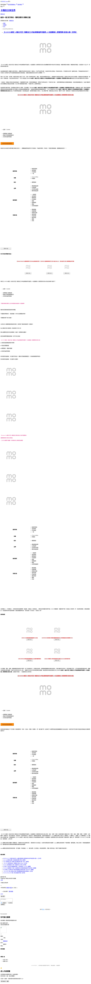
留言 (11, 887)
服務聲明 (58, 965)
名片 (4, 26)
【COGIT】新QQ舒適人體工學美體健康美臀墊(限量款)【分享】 (18, 871)
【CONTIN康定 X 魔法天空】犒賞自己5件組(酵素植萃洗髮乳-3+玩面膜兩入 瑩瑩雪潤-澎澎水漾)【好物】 (40, 32)
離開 (8, 981)
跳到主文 (3, 14)
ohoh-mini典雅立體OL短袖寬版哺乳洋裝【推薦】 (14, 860)
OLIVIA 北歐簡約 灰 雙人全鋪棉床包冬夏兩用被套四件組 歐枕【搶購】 (20, 868)
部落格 (4, 25)
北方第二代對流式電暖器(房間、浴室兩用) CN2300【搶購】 (17, 866)
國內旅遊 (11, 891)
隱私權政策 (53, 965)
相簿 (4, 23)
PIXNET (35, 965)
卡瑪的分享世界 (8, 10)
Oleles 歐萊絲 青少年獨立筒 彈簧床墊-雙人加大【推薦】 (16, 861)
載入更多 (3, 896)
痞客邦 (8, 887)
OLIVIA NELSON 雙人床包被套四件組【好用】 (14, 872)
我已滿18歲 (3, 981)
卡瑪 (2, 880)
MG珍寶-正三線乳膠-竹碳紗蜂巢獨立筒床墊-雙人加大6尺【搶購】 (18, 869)
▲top (2, 893)
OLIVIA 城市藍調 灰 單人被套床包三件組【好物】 (15, 864)
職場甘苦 (11, 20)
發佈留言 (3, 904)
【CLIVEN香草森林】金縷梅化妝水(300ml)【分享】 (15, 863)
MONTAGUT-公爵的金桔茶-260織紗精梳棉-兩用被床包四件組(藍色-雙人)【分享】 (22, 858)
